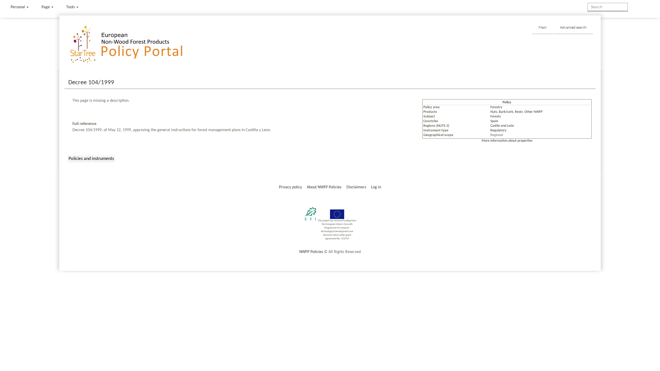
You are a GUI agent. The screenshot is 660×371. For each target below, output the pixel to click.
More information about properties (507, 141)
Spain (494, 121)
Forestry (496, 107)
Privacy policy (290, 187)
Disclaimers (356, 187)
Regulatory (498, 130)
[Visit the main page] (133, 45)
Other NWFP (533, 112)
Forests (495, 117)
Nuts (493, 112)
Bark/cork (506, 112)
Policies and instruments (91, 158)
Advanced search (573, 27)
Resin (519, 112)
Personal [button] (18, 7)
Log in (376, 187)
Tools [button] (71, 7)
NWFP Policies (311, 252)
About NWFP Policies (324, 187)
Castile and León (502, 126)
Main (543, 27)
